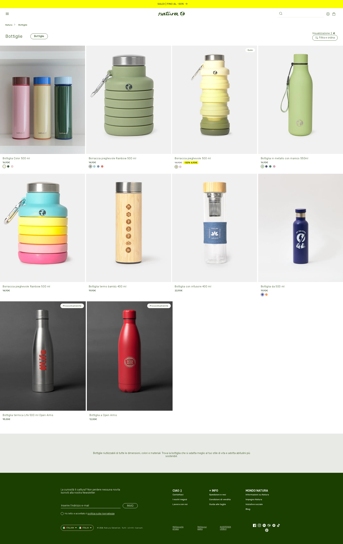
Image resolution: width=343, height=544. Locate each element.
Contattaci (178, 494)
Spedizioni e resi (217, 494)
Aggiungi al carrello (42, 149)
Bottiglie (22, 25)
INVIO (130, 505)
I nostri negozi (180, 499)
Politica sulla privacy (178, 528)
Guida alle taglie (217, 504)
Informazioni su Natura (257, 494)
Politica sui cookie (202, 528)
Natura (8, 25)
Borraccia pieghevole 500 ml (193, 158)
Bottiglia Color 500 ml (16, 158)
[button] (7, 14)
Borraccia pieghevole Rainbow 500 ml (112, 158)
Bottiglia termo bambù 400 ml (107, 286)
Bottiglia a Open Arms (103, 415)
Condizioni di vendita (220, 499)
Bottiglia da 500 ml (273, 286)
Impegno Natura (254, 499)
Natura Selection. (112, 528)
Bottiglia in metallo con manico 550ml (284, 158)
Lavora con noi (180, 504)
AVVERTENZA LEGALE (225, 528)
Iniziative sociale (254, 504)
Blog (248, 509)
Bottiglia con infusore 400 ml (193, 286)
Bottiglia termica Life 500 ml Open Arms (28, 415)
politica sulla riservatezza (101, 513)
